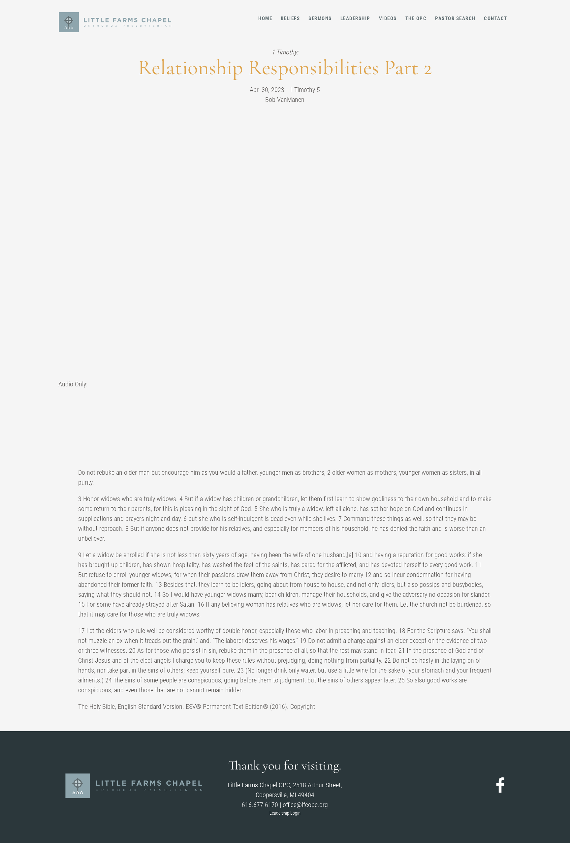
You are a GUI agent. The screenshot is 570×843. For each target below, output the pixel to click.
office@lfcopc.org (305, 805)
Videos (388, 18)
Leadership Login (285, 813)
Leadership (355, 18)
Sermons (320, 18)
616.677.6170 (260, 805)
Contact (495, 18)
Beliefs (290, 18)
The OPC (416, 18)
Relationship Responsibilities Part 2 (285, 67)
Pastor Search (455, 18)
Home (265, 18)
